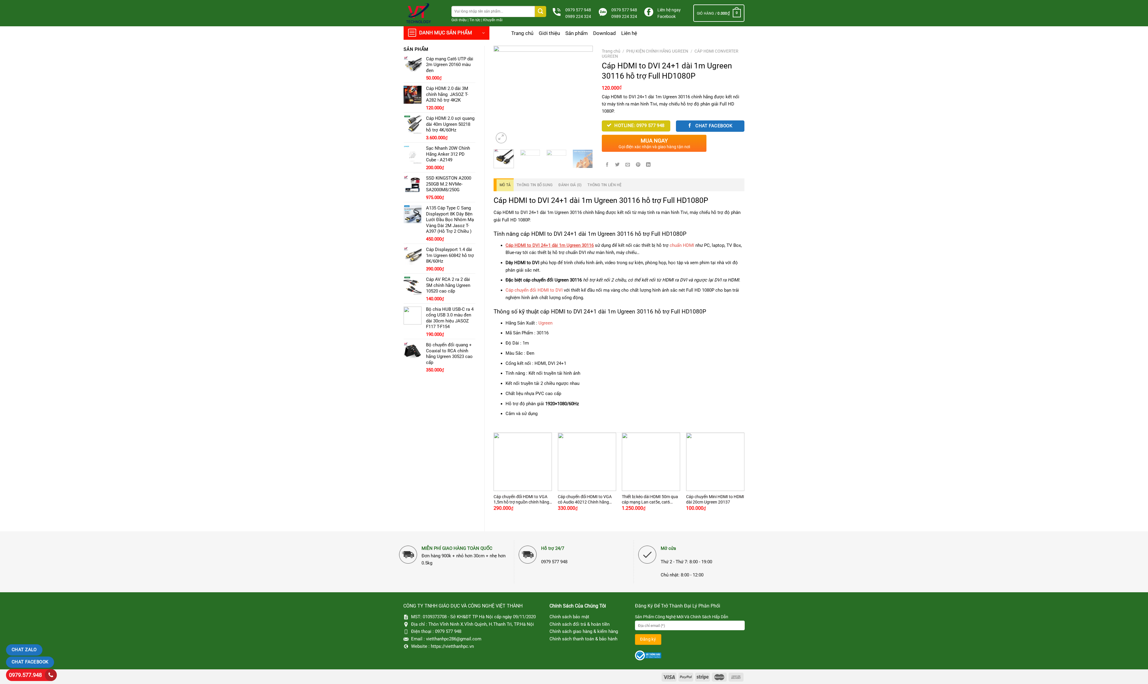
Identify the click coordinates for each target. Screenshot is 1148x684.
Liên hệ (629, 33)
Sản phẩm (576, 33)
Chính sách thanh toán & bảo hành (583, 639)
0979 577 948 (578, 9)
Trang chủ (522, 33)
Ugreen (545, 323)
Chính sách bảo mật (569, 616)
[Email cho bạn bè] (628, 164)
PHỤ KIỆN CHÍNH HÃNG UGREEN (657, 51)
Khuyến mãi (493, 20)
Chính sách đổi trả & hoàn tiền (579, 624)
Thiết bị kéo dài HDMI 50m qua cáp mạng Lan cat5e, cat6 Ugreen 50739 (650, 499)
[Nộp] (540, 11)
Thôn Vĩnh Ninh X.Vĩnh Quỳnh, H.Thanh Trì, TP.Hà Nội (481, 624)
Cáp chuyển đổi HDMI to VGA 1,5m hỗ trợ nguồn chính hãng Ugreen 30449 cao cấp (521, 499)
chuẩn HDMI (682, 245)
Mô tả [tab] (505, 185)
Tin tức (474, 20)
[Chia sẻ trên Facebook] (607, 164)
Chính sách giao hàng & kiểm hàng (583, 631)
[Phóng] (501, 137)
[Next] (583, 95)
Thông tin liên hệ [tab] (604, 185)
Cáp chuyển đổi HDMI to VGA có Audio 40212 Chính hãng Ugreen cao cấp (585, 499)
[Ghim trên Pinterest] (638, 164)
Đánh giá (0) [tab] (569, 185)
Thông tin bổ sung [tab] (534, 185)
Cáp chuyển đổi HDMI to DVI (534, 290)
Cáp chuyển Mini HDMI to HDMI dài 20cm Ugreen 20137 (715, 499)
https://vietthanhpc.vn (452, 646)
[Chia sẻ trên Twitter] (617, 164)
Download (604, 33)
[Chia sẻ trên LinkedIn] (648, 164)
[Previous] (503, 95)
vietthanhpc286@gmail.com (453, 639)
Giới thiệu (459, 20)
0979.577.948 (25, 675)
